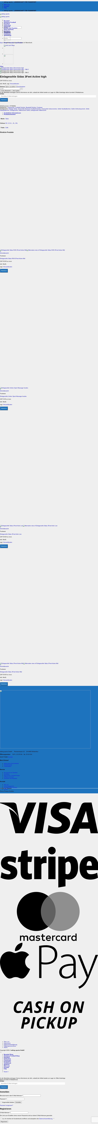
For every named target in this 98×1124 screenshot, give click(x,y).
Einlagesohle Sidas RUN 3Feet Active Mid (12, 258)
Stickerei (6, 1064)
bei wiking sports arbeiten (10, 787)
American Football (10, 22)
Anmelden (18, 1102)
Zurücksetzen (21, 86)
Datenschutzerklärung (10, 1044)
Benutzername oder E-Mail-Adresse (11, 1095)
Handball (7, 23)
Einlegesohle (14, 110)
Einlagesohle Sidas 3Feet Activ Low (10, 534)
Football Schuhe (20, 107)
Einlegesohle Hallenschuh (38, 110)
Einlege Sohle (13, 109)
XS (6, 123)
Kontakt (6, 6)
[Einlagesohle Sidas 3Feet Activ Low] (8, 64)
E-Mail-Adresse (5, 1112)
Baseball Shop (8, 1054)
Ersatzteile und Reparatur (10, 778)
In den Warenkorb (6, 90)
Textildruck (7, 1063)
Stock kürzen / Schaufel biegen (12, 775)
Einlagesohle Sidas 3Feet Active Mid (11, 672)
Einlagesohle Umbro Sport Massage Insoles (13, 396)
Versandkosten (14, 83)
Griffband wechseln (9, 777)
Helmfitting (6, 774)
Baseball (6, 21)
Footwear (7, 31)
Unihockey (7, 25)
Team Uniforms (9, 29)
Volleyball (7, 26)
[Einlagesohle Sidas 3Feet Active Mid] (8, 54)
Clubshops (7, 1060)
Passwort (3, 1099)
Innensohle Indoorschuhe (49, 109)
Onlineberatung (8, 765)
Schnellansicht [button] (4, 253)
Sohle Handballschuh (64, 109)
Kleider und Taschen (10, 28)
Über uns (7, 4)
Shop (5, 42)
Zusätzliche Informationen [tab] (12, 113)
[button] (1, 66)
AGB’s (6, 1047)
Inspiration (7, 1061)
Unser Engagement (9, 786)
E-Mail (2, 94)
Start (1, 42)
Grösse (2, 86)
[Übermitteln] (4, 40)
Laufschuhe (18, 42)
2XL (16, 123)
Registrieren (4, 1121)
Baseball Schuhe (31, 107)
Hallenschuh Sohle (24, 110)
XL (14, 123)
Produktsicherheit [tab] (10, 114)
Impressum (7, 1043)
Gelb (6, 127)
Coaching (7, 32)
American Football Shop (12, 1056)
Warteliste (4, 99)
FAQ (5, 8)
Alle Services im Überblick (10, 772)
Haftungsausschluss (10, 1046)
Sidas (7, 118)
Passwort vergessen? (6, 1105)
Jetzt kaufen (15, 90)
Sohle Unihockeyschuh (78, 109)
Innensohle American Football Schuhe (29, 109)
